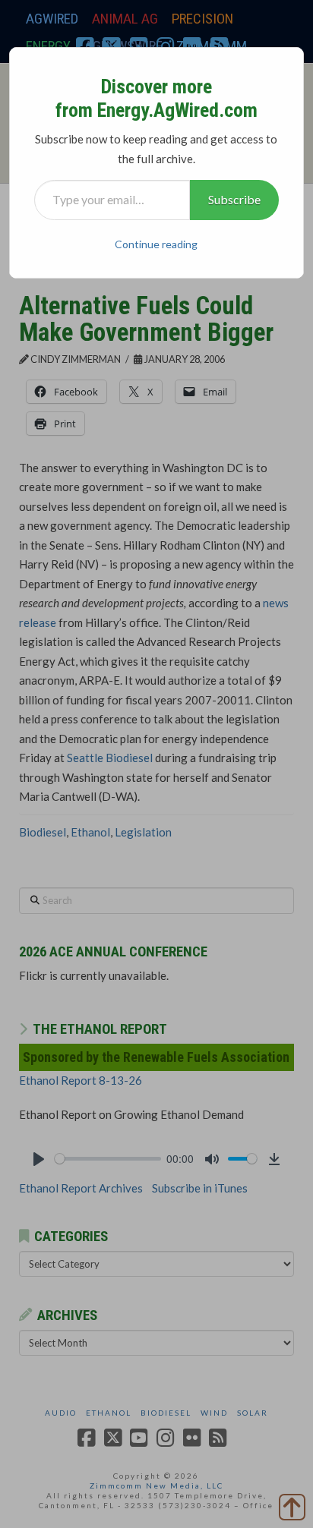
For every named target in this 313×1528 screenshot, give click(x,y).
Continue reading (156, 244)
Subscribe (234, 199)
